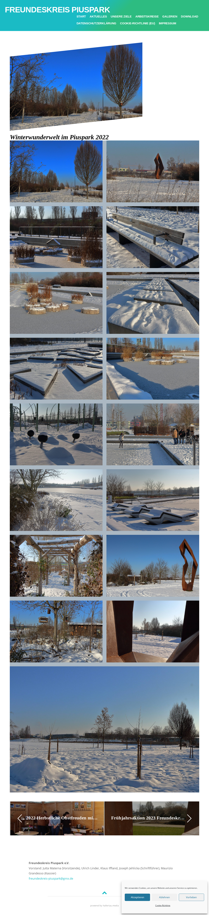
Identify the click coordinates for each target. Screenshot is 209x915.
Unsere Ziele (121, 16)
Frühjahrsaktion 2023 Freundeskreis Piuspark (148, 817)
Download (189, 16)
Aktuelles (98, 16)
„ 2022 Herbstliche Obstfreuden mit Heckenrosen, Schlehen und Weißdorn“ (60, 817)
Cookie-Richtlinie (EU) (137, 23)
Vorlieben (191, 897)
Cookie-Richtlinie (162, 905)
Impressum (167, 23)
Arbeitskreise (147, 16)
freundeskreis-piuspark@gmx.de (51, 878)
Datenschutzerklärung (96, 23)
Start (81, 16)
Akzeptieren (137, 897)
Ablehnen (164, 897)
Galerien (169, 16)
